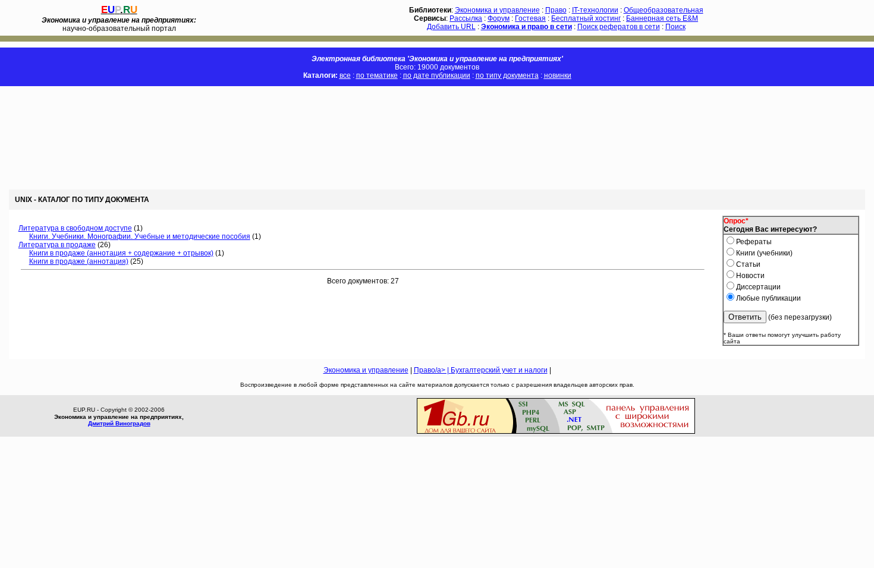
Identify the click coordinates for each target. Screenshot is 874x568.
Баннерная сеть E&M (662, 18)
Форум (499, 18)
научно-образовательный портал (119, 24)
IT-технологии (595, 10)
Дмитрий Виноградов (119, 423)
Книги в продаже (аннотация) (78, 261)
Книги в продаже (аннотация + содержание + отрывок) (121, 253)
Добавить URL (451, 27)
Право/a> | (432, 370)
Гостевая (530, 18)
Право (556, 10)
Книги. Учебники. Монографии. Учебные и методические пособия (139, 236)
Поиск (675, 27)
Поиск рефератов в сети (618, 27)
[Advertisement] (216, 138)
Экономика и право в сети (526, 27)
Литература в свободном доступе (75, 228)
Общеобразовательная (663, 10)
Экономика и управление (497, 10)
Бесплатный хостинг (586, 18)
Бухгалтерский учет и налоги (499, 370)
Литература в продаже (57, 245)
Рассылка (465, 18)
